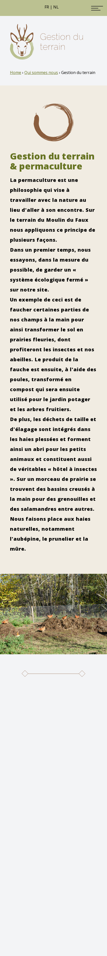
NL (56, 7)
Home (15, 72)
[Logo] (22, 42)
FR (47, 7)
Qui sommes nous (41, 72)
